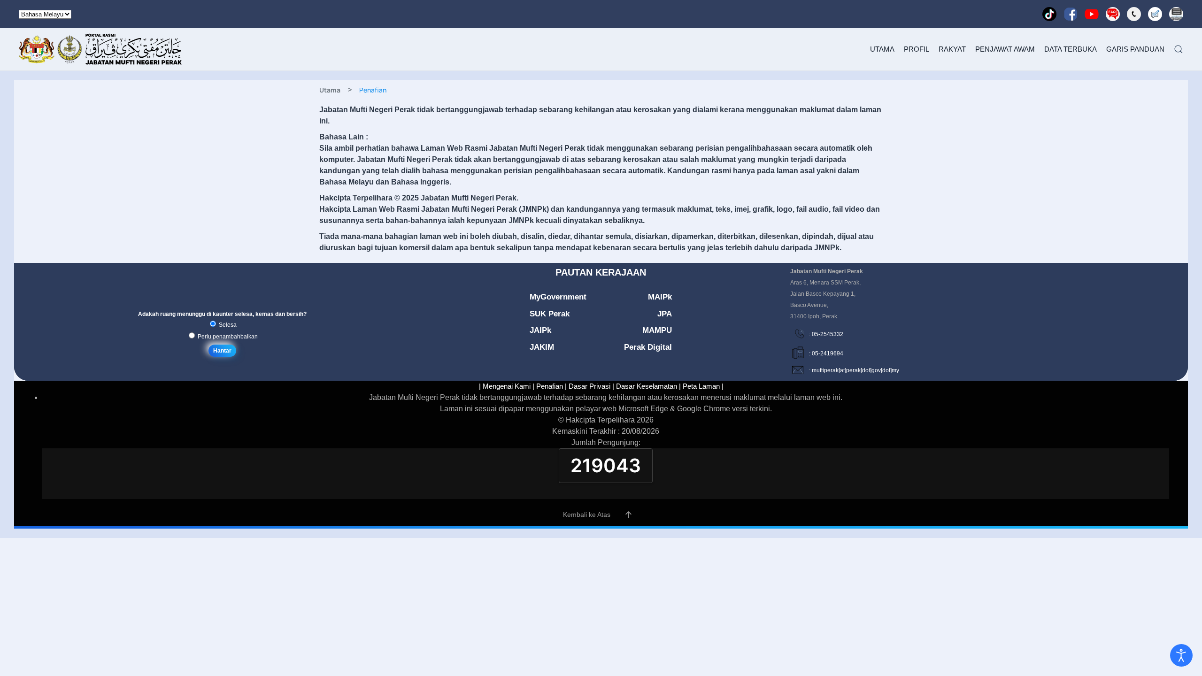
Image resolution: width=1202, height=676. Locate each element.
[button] (1178, 49)
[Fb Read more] (1070, 14)
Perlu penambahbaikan (227, 336)
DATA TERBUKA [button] (1070, 49)
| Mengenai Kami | (506, 386)
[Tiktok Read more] (1049, 14)
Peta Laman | (703, 386)
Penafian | (551, 386)
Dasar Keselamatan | (648, 386)
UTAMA (882, 49)
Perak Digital (648, 347)
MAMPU (657, 330)
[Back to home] (101, 49)
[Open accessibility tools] (1181, 655)
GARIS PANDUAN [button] (1135, 49)
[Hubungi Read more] (1134, 14)
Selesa (227, 325)
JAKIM (542, 347)
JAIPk (540, 330)
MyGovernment (558, 296)
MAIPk (660, 296)
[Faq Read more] (1113, 14)
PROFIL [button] (916, 49)
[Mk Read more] (1155, 14)
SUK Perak (550, 313)
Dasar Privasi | (591, 386)
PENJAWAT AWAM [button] (1005, 49)
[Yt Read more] (1092, 14)
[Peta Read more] (1176, 14)
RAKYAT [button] (952, 49)
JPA (664, 313)
